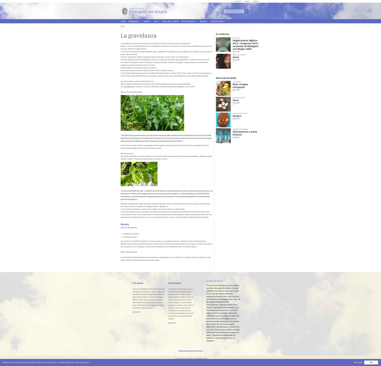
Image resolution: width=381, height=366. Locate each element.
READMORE (236, 52)
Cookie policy (180, 359)
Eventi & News (217, 21)
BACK (123, 26)
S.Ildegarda (133, 21)
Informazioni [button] (84, 362)
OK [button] (371, 362)
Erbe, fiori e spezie (171, 21)
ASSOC (247, 1)
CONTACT (256, 1)
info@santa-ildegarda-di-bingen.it (190, 351)
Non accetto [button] (358, 362)
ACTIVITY (238, 1)
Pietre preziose (188, 21)
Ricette (203, 21)
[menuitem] (124, 21)
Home (123, 21)
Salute (146, 21)
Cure (156, 21)
